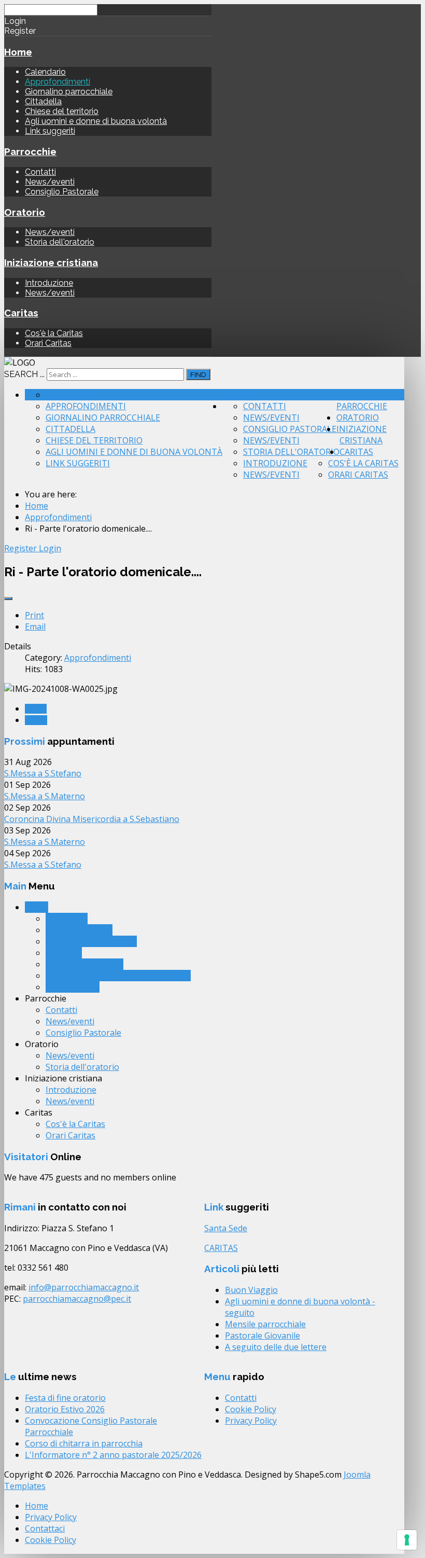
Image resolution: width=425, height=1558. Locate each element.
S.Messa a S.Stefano (42, 773)
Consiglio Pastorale (61, 192)
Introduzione (49, 283)
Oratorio (24, 212)
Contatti (40, 172)
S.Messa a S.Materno (44, 796)
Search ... (24, 374)
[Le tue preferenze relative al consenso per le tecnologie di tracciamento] (407, 1540)
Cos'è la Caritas (54, 333)
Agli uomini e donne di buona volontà (96, 121)
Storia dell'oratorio (59, 242)
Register (21, 548)
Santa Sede (225, 1228)
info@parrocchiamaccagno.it (84, 1287)
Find (198, 374)
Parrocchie (30, 151)
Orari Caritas (48, 343)
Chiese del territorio (61, 111)
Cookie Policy (250, 1409)
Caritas (21, 312)
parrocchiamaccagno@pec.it (77, 1298)
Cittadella (43, 101)
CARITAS (221, 1248)
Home (18, 52)
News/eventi (50, 182)
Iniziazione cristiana (51, 262)
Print (34, 615)
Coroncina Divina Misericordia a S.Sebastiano (91, 819)
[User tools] (8, 598)
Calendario (45, 72)
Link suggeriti (50, 131)
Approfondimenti (57, 82)
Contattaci (45, 1528)
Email (35, 626)
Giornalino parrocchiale (68, 91)
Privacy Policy (251, 1420)
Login (50, 548)
